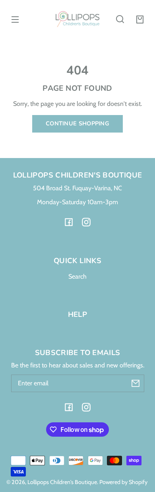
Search (77, 276)
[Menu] (15, 19)
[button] (120, 19)
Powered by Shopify (123, 482)
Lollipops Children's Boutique (62, 482)
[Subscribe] (135, 383)
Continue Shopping (77, 123)
